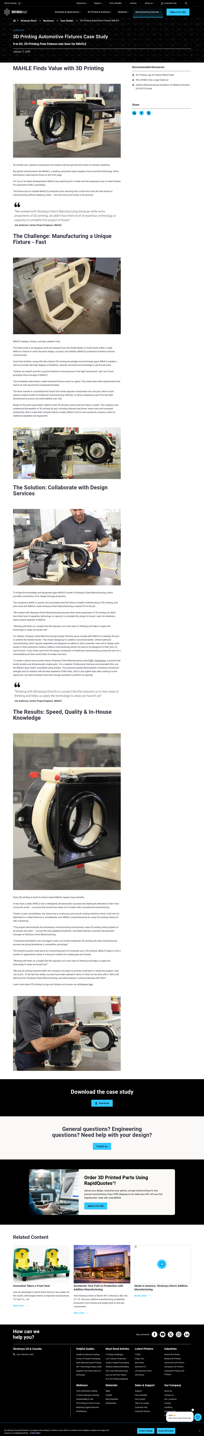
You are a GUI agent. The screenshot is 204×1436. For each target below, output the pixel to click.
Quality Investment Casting (88, 1354)
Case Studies (66, 20)
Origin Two (139, 1359)
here (91, 984)
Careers (133, 3)
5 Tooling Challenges (114, 1354)
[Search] (186, 3)
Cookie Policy (35, 1433)
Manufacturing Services (147, 12)
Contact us (169, 1395)
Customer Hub (170, 3)
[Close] (200, 1431)
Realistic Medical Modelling (117, 1367)
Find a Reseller (115, 3)
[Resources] (57, 20)
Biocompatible (112, 1399)
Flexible (109, 1395)
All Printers (139, 1375)
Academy (168, 1407)
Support (97, 3)
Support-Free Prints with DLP (88, 1371)
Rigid (108, 1391)
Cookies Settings (146, 1431)
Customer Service (142, 1411)
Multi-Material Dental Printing (88, 1363)
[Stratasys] (15, 11)
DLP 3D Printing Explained (117, 1379)
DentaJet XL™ (141, 1367)
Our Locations (170, 1399)
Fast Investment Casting (86, 1391)
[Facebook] (141, 113)
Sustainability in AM (84, 1399)
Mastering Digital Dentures (87, 1407)
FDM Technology (97, 660)
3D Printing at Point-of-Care (88, 1403)
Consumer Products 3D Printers (174, 1373)
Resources (81, 3)
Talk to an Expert (142, 1403)
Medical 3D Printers (172, 1359)
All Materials (111, 1403)
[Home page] (13, 21)
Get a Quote (140, 1399)
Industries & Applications (67, 12)
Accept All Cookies (166, 1431)
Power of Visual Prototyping (88, 1359)
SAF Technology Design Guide (89, 1367)
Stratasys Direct (28, 20)
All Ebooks (80, 1375)
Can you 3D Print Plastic (116, 1375)
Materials (122, 12)
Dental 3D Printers (172, 1354)
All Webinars (81, 1411)
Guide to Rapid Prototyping (117, 1363)
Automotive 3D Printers (174, 1363)
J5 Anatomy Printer (143, 1371)
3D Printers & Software (99, 12)
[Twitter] (149, 113)
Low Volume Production (116, 1359)
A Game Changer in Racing (87, 1395)
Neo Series (139, 1363)
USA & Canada (10, 3)
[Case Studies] (77, 20)
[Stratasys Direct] (40, 20)
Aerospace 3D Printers (173, 1367)
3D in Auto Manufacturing (117, 1371)
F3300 (137, 1354)
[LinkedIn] (134, 113)
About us (149, 3)
